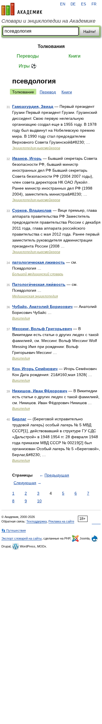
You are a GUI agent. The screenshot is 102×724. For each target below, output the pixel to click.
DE (73, 4)
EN (62, 4)
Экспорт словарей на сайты (21, 538)
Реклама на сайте (61, 521)
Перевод (48, 92)
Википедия (21, 318)
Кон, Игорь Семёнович (35, 368)
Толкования (51, 46)
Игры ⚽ (28, 66)
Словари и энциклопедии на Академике (48, 21)
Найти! (89, 31)
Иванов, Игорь (27, 158)
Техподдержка (36, 521)
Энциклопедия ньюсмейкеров (36, 148)
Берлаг (19, 419)
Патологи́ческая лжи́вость (38, 284)
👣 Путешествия (13, 530)
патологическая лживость (38, 262)
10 (39, 501)
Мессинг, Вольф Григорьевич (42, 328)
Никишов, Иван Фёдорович (39, 391)
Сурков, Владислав (32, 210)
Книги (74, 56)
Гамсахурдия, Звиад (32, 106)
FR (94, 4)
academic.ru (21, 9)
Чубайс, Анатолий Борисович (42, 306)
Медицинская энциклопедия (35, 296)
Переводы (28, 56)
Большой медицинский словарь (37, 274)
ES (83, 4)
